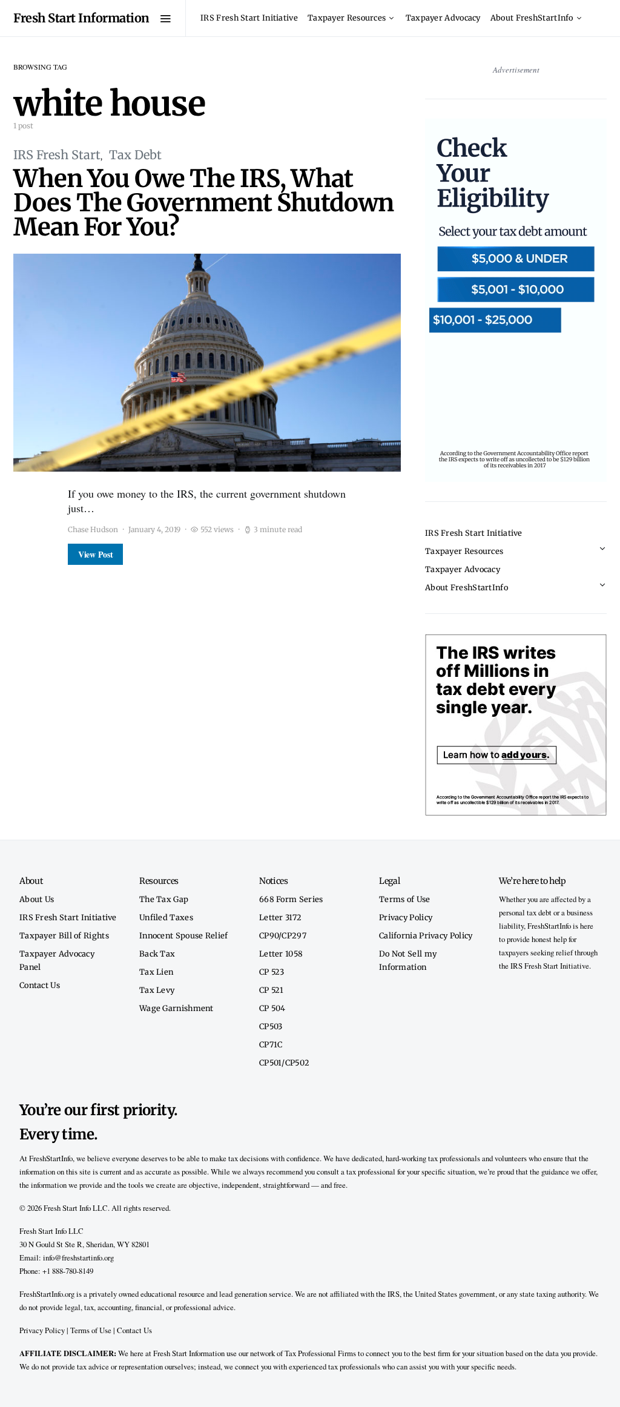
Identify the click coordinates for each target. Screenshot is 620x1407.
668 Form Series (291, 899)
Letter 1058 (281, 953)
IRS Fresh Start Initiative (249, 17)
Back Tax (157, 953)
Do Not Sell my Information (408, 960)
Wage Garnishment (176, 1008)
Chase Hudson (93, 529)
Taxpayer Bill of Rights (64, 935)
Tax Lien (156, 972)
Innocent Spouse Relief (183, 935)
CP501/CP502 (284, 1062)
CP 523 (272, 972)
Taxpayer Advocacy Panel (56, 960)
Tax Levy (156, 990)
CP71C (271, 1044)
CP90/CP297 (282, 935)
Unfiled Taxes (166, 917)
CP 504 (272, 1008)
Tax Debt (135, 154)
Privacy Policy (405, 917)
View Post (95, 554)
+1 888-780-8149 (67, 1270)
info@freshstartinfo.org (78, 1257)
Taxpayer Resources (347, 17)
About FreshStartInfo (531, 17)
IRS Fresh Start (57, 154)
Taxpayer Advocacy (443, 17)
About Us (36, 899)
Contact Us (39, 985)
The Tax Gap (163, 899)
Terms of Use (404, 899)
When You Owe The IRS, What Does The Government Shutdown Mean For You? (203, 202)
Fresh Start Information (81, 17)
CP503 (271, 1026)
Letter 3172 (280, 917)
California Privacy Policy (426, 935)
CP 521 (271, 990)
